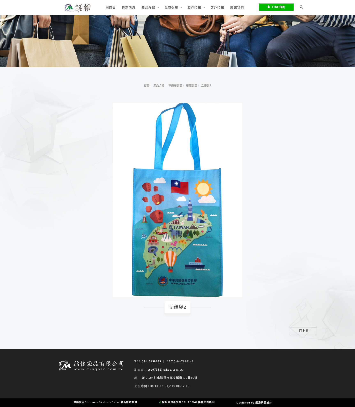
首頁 (147, 85)
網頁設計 (266, 402)
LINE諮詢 (278, 7)
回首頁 (111, 7)
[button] (301, 7)
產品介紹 (148, 7)
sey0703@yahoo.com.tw (165, 369)
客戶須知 (217, 7)
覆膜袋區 (191, 85)
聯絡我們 (237, 7)
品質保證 (171, 7)
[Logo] (77, 7)
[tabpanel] (177, 41)
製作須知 (194, 7)
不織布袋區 (175, 85)
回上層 (304, 330)
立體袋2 (206, 85)
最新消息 (128, 7)
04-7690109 (152, 361)
